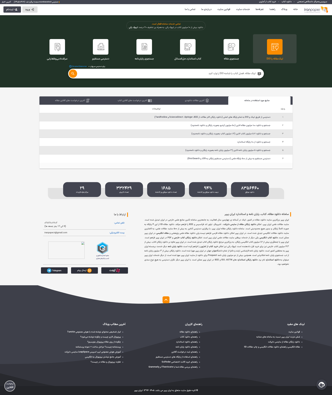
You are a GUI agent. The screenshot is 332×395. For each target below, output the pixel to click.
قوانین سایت (223, 9)
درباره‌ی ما (206, 9)
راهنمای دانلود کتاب (189, 336)
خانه (295, 9)
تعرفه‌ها (260, 9)
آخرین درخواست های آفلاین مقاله (70, 100)
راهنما (272, 9)
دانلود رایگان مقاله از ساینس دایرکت (239, 224)
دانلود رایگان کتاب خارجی (185, 237)
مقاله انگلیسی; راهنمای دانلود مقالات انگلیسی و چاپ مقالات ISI (272, 347)
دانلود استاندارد (273, 259)
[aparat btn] (114, 270)
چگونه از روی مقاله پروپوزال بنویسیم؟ (104, 342)
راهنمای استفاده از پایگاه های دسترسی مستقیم (177, 357)
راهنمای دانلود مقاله (189, 331)
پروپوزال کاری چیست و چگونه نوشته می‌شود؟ (100, 336)
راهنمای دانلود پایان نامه (187, 347)
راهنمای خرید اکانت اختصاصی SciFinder (180, 362)
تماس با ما (190, 9)
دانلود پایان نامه (175, 246)
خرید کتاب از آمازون (209, 246)
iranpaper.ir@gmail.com (55, 232)
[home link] (316, 9)
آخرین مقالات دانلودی (195, 100)
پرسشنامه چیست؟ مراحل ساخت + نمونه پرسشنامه (98, 347)
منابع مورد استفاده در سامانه (257, 100)
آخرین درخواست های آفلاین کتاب (132, 100)
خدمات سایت (243, 9)
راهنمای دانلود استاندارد (187, 342)
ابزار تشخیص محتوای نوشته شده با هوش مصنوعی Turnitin (94, 331)
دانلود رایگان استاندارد (247, 259)
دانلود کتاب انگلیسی (268, 237)
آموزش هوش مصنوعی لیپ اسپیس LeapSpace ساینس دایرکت (92, 352)
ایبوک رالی (133, 27)
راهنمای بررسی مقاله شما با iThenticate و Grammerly (173, 367)
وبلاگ (284, 9)
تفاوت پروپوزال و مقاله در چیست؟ (106, 362)
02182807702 (55, 224)
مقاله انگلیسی (162, 233)
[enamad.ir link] (66, 250)
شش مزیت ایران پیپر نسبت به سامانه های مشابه (278, 336)
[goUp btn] (166, 299)
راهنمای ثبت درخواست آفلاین (184, 352)
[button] (29, 9)
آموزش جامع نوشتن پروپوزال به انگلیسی (103, 357)
